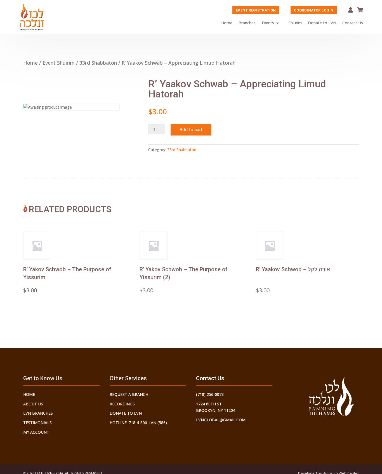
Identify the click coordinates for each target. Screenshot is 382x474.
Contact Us (352, 22)
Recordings (122, 404)
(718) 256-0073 (210, 394)
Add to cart (191, 129)
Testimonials (37, 422)
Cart (360, 10)
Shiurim (295, 22)
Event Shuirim (59, 62)
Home (226, 22)
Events (268, 22)
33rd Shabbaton (98, 62)
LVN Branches (38, 413)
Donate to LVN (322, 22)
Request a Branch (129, 394)
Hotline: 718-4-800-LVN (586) (138, 422)
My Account (350, 10)
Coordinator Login (314, 10)
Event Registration (256, 10)
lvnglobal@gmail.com (221, 419)
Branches (247, 22)
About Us (33, 404)
